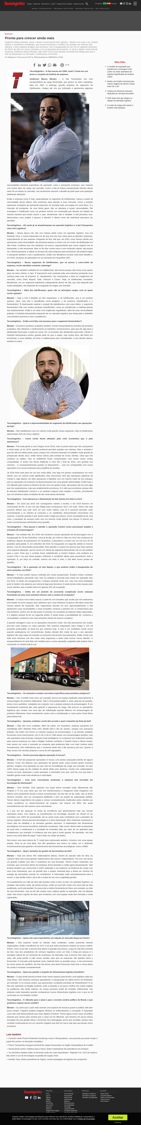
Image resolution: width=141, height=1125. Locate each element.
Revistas (48, 1109)
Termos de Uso (105, 1099)
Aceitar (117, 1117)
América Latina (79, 4)
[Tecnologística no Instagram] (35, 1097)
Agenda (48, 1097)
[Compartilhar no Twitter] (44, 65)
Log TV (48, 1095)
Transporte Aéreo (69, 1109)
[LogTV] (121, 3)
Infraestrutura (68, 1097)
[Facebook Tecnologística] (124, 3)
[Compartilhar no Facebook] (34, 65)
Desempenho (68, 1095)
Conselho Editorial (106, 1095)
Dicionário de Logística (89, 1095)
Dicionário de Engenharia (89, 1097)
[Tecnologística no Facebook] (31, 1097)
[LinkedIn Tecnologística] (130, 3)
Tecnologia (67, 1107)
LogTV (53, 4)
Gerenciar (117, 1122)
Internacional (68, 1099)
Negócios (67, 1101)
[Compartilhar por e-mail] (54, 65)
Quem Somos (105, 1093)
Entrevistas (9, 34)
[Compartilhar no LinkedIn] (39, 65)
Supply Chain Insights (64, 4)
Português (98, 3)
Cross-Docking (68, 1093)
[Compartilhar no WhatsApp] (49, 65)
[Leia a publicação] (62, 65)
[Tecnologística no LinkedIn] (39, 1097)
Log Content (49, 1105)
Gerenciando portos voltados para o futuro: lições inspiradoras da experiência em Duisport (48, 1049)
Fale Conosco (105, 1101)
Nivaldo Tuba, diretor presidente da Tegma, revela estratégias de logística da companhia (47, 1059)
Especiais (36, 4)
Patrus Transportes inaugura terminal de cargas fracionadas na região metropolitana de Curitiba (50, 1045)
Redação (11, 57)
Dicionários (45, 4)
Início (47, 1093)
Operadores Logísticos (89, 1093)
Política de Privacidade (107, 1097)
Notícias (48, 1101)
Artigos (29, 4)
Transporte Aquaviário (70, 1110)
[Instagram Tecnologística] (127, 3)
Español (114, 3)
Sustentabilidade (69, 1105)
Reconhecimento (69, 1103)
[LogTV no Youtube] (26, 1097)
